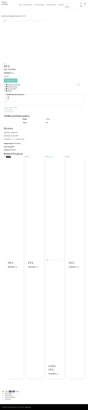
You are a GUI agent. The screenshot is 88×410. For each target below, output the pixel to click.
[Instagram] (81, 6)
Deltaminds (28, 407)
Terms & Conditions (10, 397)
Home (20, 4)
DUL (5, 63)
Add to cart (11, 80)
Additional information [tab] (12, 107)
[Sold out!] (35, 207)
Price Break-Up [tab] (10, 111)
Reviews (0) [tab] (9, 109)
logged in (13, 139)
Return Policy (8, 395)
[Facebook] (81, 3)
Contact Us (8, 399)
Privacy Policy (8, 393)
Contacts (61, 4)
